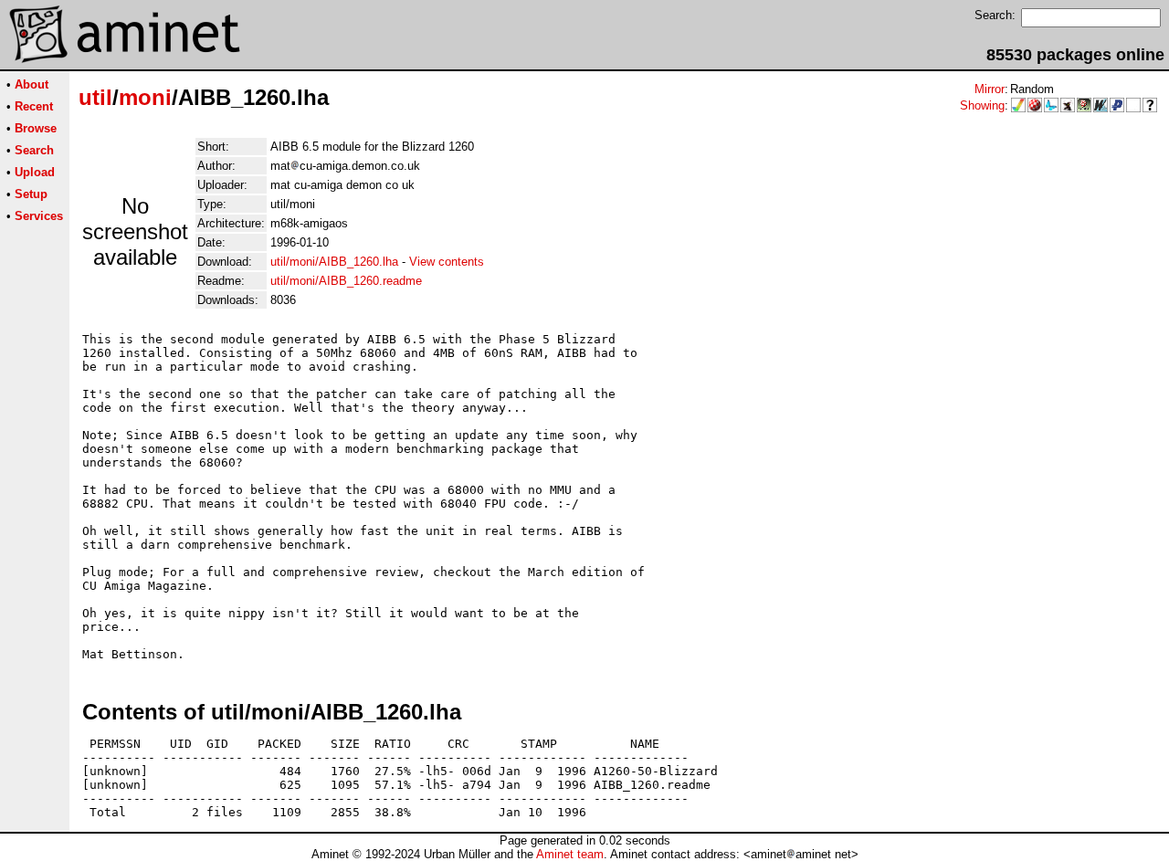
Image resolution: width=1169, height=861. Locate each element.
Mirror (989, 89)
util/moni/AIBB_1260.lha (334, 261)
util (95, 97)
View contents (446, 261)
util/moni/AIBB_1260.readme (346, 281)
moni (145, 97)
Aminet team (570, 854)
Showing (982, 105)
